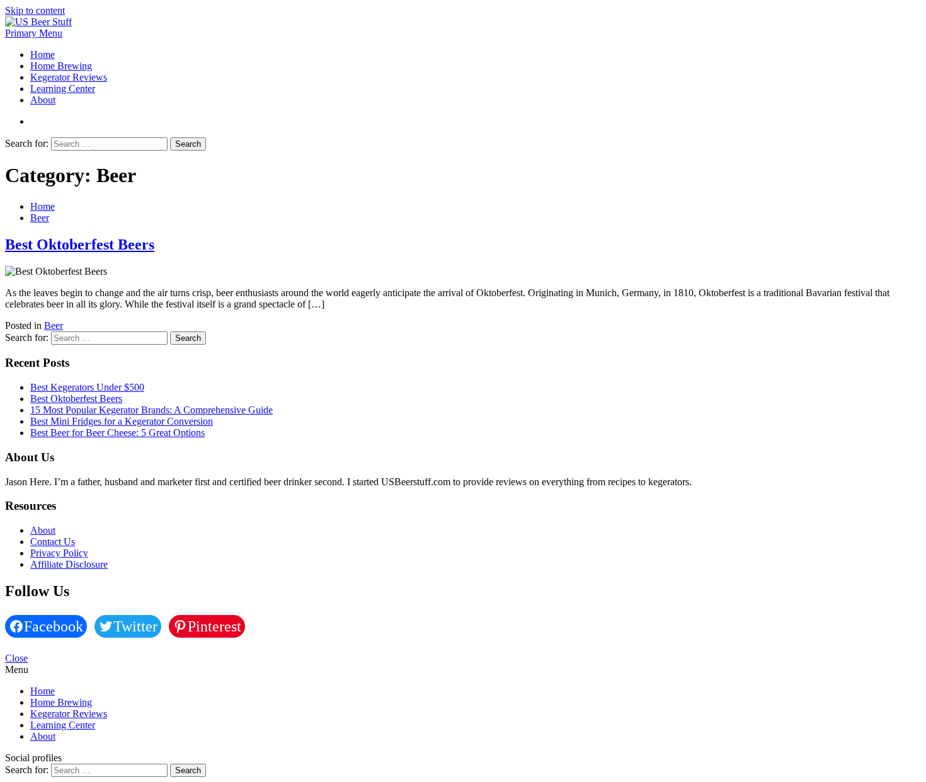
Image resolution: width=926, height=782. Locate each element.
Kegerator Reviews (68, 77)
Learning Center (62, 88)
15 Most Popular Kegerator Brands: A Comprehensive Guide (151, 410)
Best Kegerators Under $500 (87, 387)
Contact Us (52, 541)
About (42, 100)
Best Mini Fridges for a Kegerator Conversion (121, 421)
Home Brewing (61, 65)
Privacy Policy (59, 553)
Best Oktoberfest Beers (79, 244)
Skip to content (35, 10)
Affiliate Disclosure (69, 564)
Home (42, 54)
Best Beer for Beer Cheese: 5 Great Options (117, 432)
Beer (53, 325)
